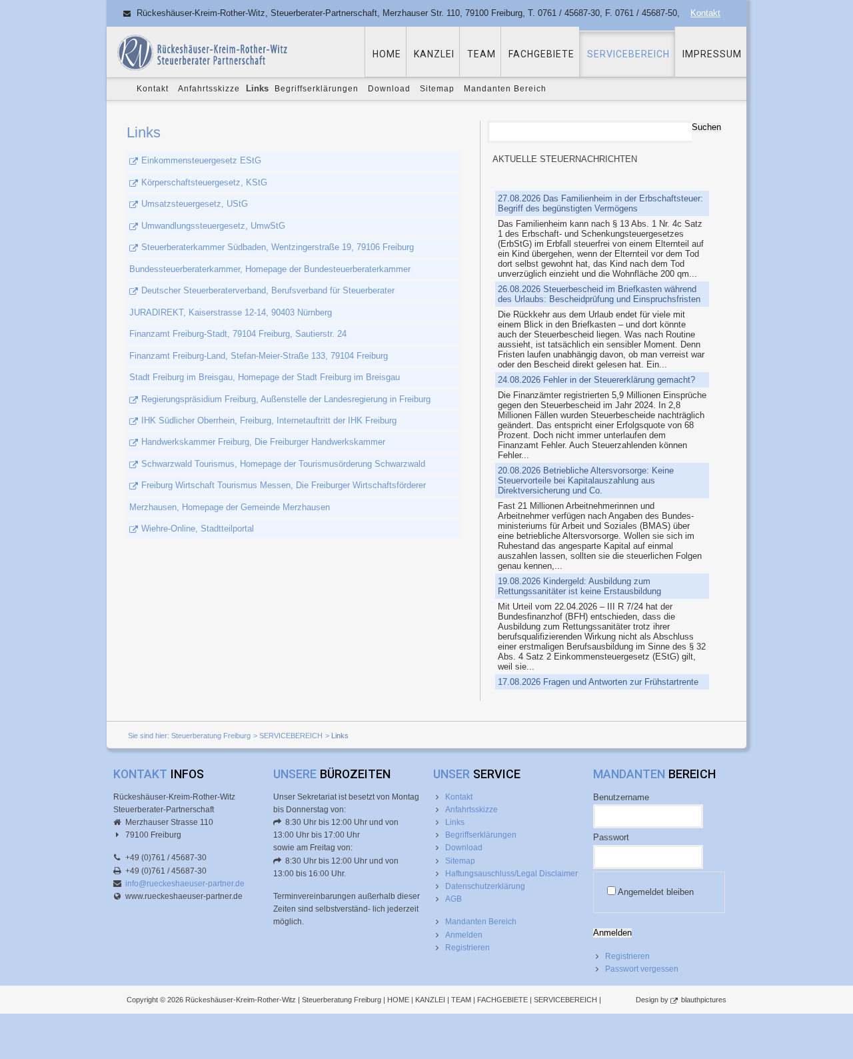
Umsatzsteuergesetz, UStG (194, 204)
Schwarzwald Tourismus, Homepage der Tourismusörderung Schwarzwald (283, 464)
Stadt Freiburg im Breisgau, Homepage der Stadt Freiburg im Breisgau (264, 377)
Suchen (706, 127)
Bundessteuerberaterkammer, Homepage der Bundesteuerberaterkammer (270, 269)
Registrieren (467, 947)
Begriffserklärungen (317, 88)
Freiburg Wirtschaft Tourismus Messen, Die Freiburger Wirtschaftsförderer (283, 485)
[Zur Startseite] (201, 51)
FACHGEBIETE (541, 54)
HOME (387, 54)
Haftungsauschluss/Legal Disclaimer (511, 873)
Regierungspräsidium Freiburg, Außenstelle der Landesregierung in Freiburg (285, 399)
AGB (453, 899)
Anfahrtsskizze (209, 88)
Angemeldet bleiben (656, 892)
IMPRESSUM (712, 54)
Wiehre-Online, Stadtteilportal (197, 528)
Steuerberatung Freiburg (211, 736)
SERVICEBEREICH (628, 54)
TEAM (481, 54)
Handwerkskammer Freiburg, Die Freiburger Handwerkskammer (263, 442)
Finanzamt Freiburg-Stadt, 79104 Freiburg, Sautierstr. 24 (238, 334)
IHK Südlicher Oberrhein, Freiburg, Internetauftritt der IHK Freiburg (269, 420)
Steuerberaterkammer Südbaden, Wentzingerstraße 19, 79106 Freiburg (277, 247)
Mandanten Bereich (505, 88)
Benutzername (621, 797)
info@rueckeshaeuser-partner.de (185, 883)
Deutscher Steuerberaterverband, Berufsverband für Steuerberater (268, 290)
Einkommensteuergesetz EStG (201, 160)
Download (389, 88)
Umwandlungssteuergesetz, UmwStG (213, 226)
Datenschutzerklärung (485, 886)
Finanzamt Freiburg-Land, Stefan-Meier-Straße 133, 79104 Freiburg (258, 356)
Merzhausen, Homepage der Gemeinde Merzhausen (229, 507)
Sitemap (437, 88)
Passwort (611, 837)
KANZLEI (434, 54)
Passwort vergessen (641, 969)
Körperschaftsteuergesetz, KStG (204, 182)
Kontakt (705, 13)
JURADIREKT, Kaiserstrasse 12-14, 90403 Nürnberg (230, 312)
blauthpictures (703, 1000)
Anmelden (463, 935)
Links (454, 822)
